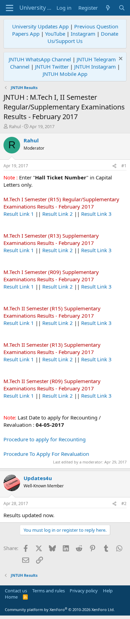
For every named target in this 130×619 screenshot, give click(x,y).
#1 (124, 166)
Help (108, 590)
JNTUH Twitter (52, 66)
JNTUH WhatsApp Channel (40, 59)
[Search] (122, 7)
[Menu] (9, 8)
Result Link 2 (57, 213)
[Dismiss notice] (120, 59)
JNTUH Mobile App (65, 73)
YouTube (55, 33)
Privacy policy (84, 590)
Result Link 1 (18, 213)
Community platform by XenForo (60, 609)
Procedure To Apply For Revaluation (46, 453)
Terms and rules (48, 590)
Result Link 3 (96, 213)
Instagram (83, 33)
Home (11, 597)
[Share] (114, 166)
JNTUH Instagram (95, 66)
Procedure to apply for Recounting (44, 439)
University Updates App (40, 26)
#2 (124, 503)
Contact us (16, 590)
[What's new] (108, 7)
